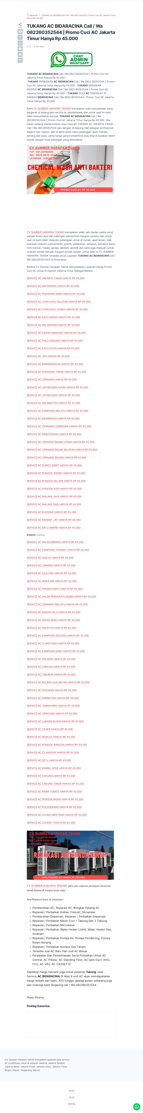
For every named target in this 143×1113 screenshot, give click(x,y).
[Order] (71, 66)
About (71, 1097)
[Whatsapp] (136, 1106)
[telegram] (20, 48)
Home (71, 1090)
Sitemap (71, 1104)
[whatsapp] (20, 43)
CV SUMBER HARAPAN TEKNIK (52, 108)
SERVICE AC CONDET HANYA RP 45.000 (51, 822)
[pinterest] (20, 54)
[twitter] (20, 37)
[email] (20, 60)
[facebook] (20, 31)
